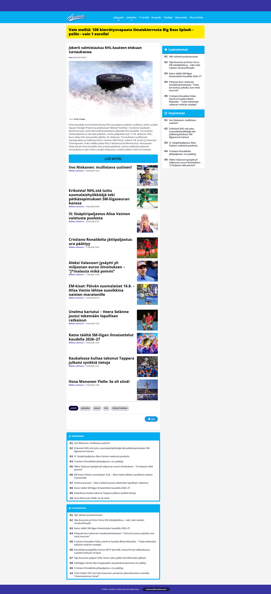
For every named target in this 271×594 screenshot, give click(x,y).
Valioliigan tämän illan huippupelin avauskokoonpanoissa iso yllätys (110, 563)
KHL (106, 408)
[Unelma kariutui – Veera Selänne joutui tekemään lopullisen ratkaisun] (147, 320)
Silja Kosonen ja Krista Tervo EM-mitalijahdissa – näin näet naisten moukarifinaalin (109, 522)
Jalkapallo (118, 17)
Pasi (70, 57)
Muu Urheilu (196, 17)
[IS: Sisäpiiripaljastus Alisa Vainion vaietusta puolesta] (147, 222)
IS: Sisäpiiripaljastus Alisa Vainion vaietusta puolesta (99, 215)
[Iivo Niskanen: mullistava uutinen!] (147, 175)
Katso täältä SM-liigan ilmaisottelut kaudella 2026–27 (101, 337)
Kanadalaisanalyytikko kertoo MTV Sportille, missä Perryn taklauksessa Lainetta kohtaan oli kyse (112, 551)
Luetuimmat (79, 508)
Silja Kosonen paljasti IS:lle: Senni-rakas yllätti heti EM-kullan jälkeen (110, 557)
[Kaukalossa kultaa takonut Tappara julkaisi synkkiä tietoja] (147, 366)
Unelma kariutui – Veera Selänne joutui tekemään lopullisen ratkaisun (99, 316)
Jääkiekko (131, 17)
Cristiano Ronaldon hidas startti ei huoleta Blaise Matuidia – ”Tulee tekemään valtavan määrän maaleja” (115, 543)
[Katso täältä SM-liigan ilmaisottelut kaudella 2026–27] (147, 343)
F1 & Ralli (144, 17)
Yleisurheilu (181, 17)
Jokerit (97, 408)
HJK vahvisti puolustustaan (88, 515)
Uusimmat (78, 436)
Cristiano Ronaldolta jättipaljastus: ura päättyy (101, 241)
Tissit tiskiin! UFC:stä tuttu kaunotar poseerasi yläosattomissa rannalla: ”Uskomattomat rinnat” (112, 575)
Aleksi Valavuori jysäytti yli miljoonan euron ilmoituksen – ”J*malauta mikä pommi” (97, 267)
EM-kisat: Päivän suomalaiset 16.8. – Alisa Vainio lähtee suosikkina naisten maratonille (102, 290)
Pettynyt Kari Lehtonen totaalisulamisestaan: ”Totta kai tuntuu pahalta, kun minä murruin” (114, 535)
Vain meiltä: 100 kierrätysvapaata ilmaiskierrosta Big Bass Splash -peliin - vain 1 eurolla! (131, 31)
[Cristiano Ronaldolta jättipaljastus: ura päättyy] (147, 247)
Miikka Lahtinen (76, 170)
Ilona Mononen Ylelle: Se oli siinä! (99, 381)
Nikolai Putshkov (119, 408)
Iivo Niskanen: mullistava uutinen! (100, 167)
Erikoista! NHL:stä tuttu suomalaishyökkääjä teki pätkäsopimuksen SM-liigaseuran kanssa (99, 197)
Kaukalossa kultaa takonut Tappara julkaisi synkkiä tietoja (101, 360)
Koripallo (156, 17)
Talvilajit (168, 17)
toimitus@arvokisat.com (156, 589)
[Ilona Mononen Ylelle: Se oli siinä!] (147, 389)
